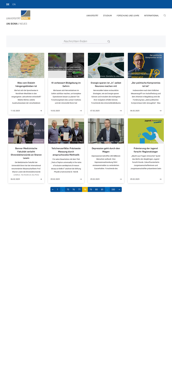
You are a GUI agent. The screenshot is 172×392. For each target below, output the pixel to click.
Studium (107, 15)
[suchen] (164, 17)
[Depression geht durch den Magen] (121, 179)
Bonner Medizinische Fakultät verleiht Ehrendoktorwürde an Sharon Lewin (26, 153)
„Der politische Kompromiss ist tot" (145, 84)
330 (113, 189)
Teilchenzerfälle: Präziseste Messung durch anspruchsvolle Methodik (66, 151)
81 (102, 189)
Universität (92, 15)
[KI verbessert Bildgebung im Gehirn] (81, 110)
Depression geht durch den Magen (106, 150)
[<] (53, 189)
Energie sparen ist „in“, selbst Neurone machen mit (106, 84)
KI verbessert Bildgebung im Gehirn (66, 84)
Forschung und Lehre (128, 15)
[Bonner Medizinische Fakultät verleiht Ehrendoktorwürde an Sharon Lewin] (41, 179)
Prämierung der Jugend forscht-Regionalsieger (146, 150)
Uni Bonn (12, 23)
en (13, 4)
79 (91, 189)
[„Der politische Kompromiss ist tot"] (160, 110)
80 (96, 189)
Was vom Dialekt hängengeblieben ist (26, 84)
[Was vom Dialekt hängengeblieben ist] (41, 110)
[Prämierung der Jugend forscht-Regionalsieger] (160, 179)
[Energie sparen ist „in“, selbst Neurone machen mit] (121, 110)
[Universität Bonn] (18, 15)
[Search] (109, 41)
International (151, 15)
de (7, 4)
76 (73, 189)
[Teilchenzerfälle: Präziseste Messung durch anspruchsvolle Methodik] (81, 179)
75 (68, 189)
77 (79, 189)
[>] (119, 189)
